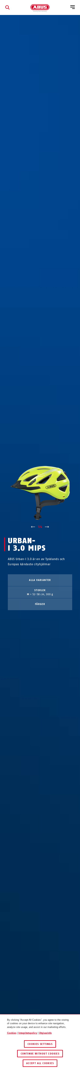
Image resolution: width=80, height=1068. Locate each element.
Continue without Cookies (40, 1053)
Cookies (11, 1033)
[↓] (47, 527)
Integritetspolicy (27, 1033)
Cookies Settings (40, 1044)
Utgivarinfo (45, 1033)
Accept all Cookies (40, 1063)
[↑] (33, 527)
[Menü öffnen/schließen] (72, 7)
